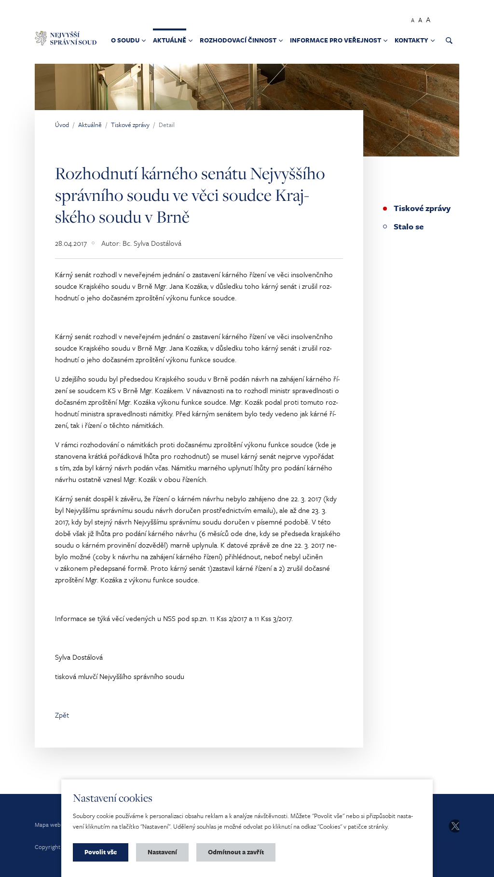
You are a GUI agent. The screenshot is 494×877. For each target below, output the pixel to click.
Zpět (62, 714)
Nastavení (162, 852)
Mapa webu (49, 824)
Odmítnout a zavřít (236, 852)
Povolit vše (100, 852)
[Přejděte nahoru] (472, 855)
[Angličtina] (453, 18)
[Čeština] (442, 18)
